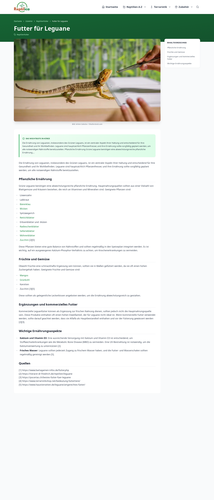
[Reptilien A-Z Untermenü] (145, 6)
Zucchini (24, 239)
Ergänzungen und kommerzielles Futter (181, 57)
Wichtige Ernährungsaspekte (179, 63)
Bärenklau (25, 204)
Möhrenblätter (27, 235)
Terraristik (160, 7)
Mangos (24, 275)
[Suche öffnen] (197, 7)
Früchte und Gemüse (176, 52)
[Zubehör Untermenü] (192, 6)
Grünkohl (25, 279)
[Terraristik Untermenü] (170, 6)
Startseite (18, 21)
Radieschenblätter (29, 226)
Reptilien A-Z (134, 7)
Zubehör (184, 7)
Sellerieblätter (27, 230)
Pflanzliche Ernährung (176, 47)
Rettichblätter (27, 217)
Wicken (23, 208)
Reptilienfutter (42, 21)
